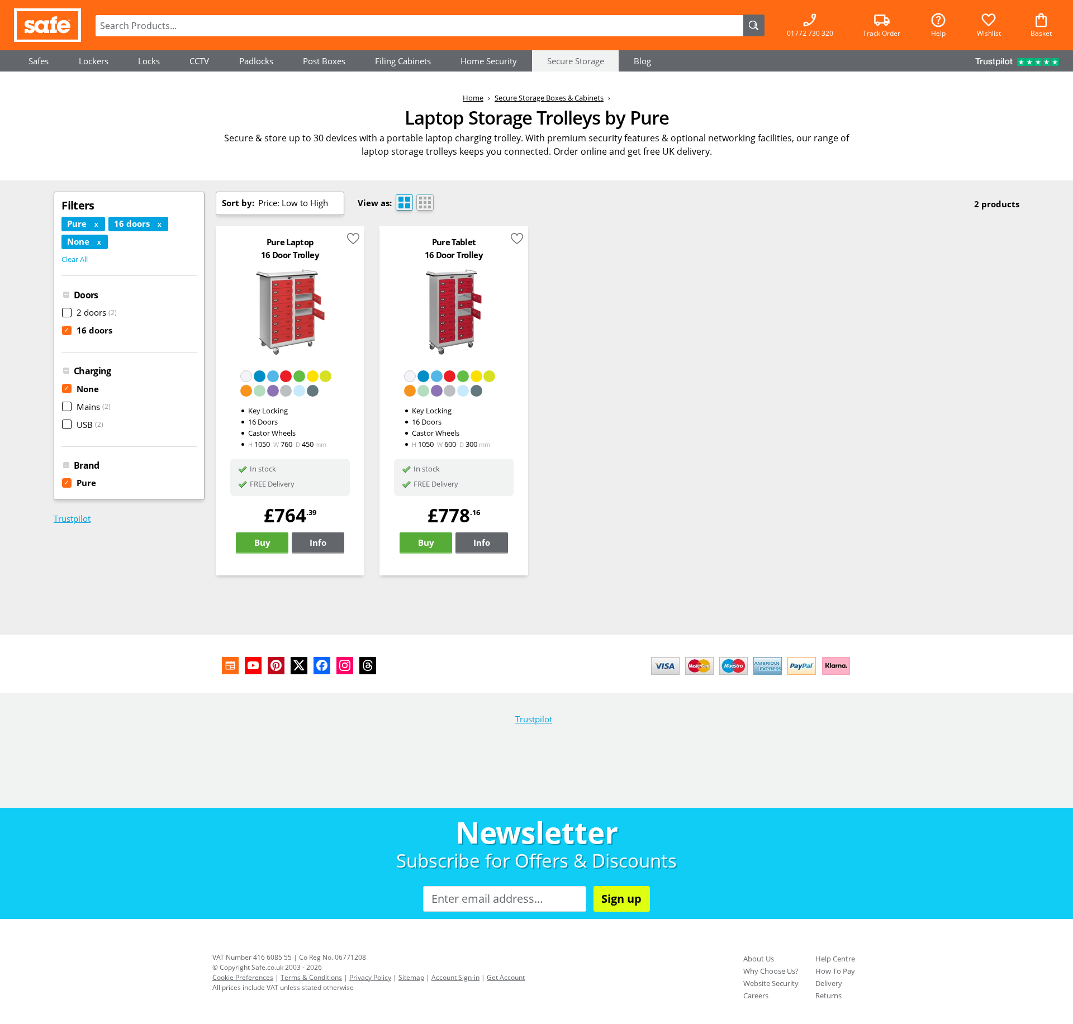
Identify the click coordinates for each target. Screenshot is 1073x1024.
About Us (758, 959)
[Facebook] (322, 665)
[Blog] (230, 665)
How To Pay (835, 971)
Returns (828, 995)
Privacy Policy (370, 977)
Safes (39, 60)
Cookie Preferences (242, 977)
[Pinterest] (276, 665)
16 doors (88, 330)
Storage (575, 60)
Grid (425, 202)
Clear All (74, 259)
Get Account (506, 977)
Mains (94, 406)
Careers (755, 995)
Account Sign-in (455, 977)
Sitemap (411, 977)
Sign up (621, 898)
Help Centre (835, 959)
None (81, 388)
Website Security (771, 983)
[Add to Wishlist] (353, 240)
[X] (299, 665)
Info (318, 542)
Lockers (93, 60)
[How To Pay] (753, 676)
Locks (149, 60)
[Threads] (367, 665)
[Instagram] (344, 665)
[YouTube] (253, 665)
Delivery (828, 983)
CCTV (199, 60)
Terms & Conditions (311, 977)
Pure (80, 482)
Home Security (488, 60)
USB (90, 424)
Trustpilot (72, 518)
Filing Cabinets (403, 60)
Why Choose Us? (771, 971)
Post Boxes (324, 60)
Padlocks (256, 60)
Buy (262, 542)
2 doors (97, 312)
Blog (642, 60)
